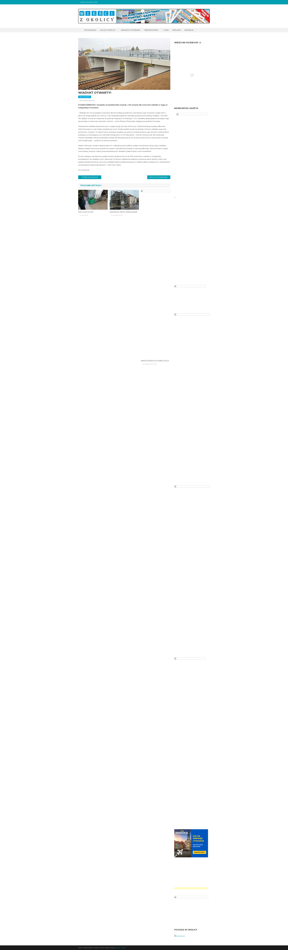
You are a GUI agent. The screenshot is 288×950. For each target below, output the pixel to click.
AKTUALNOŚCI (90, 30)
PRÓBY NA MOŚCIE (90, 177)
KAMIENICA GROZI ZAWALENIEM (123, 212)
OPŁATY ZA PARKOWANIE (159, 177)
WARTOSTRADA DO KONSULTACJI (155, 361)
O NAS (166, 30)
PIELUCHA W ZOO (85, 212)
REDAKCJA (188, 30)
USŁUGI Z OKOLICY (108, 30)
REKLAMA (176, 30)
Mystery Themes (120, 948)
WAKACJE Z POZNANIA (130, 30)
